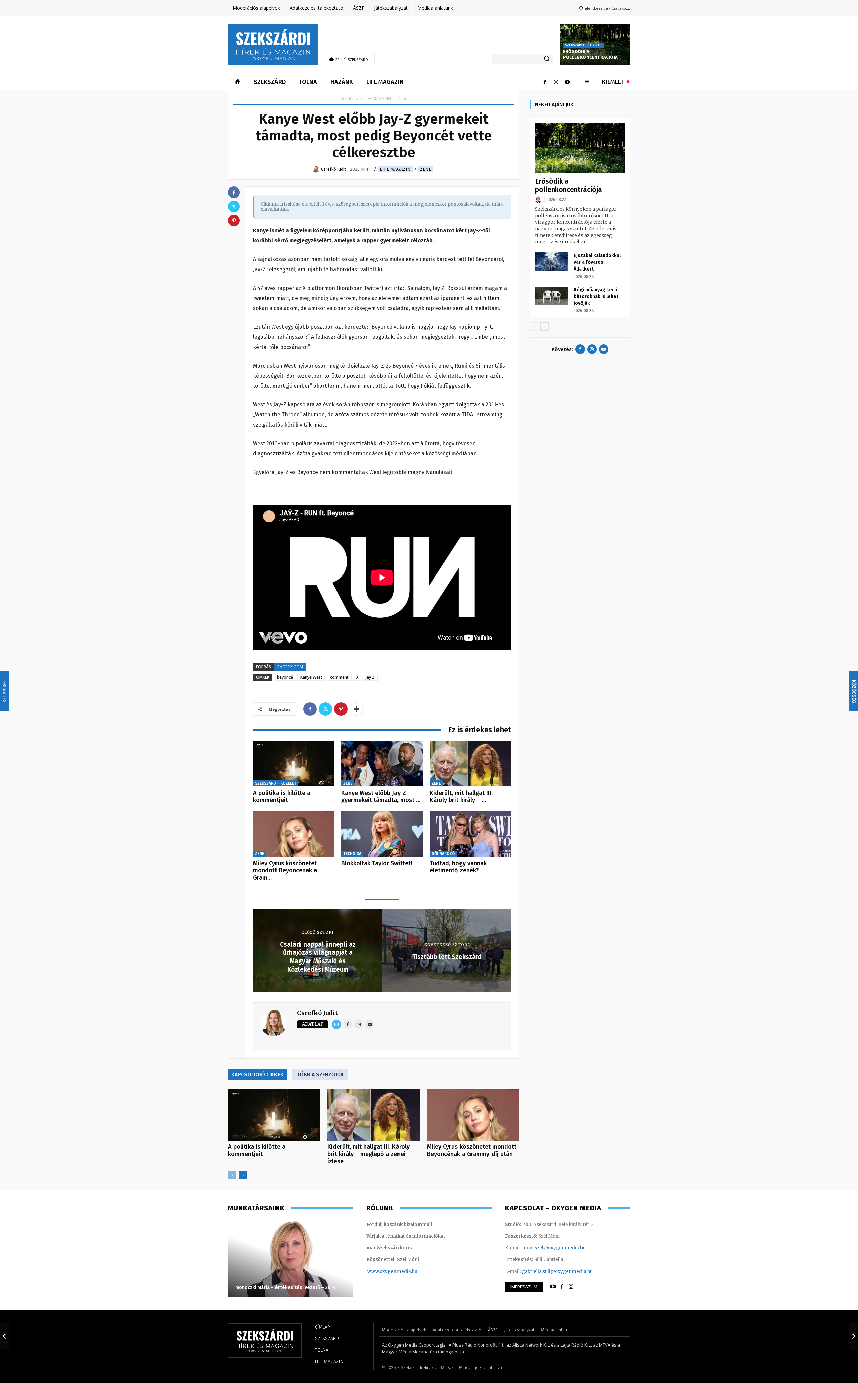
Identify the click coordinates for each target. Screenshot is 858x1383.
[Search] (546, 59)
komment (339, 677)
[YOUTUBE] (553, 1286)
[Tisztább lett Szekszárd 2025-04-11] (853, 1336)
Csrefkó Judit (317, 1013)
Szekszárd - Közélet (583, 45)
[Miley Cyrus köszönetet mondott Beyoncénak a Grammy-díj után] (293, 834)
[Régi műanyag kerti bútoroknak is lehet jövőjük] (551, 296)
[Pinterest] (341, 709)
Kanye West (311, 677)
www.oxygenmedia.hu (392, 1271)
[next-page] (243, 1175)
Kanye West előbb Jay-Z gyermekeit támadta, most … (380, 796)
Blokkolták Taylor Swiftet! (376, 863)
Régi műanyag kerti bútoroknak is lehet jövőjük (596, 296)
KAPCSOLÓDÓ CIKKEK (257, 1074)
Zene (425, 169)
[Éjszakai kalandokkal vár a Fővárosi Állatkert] (551, 261)
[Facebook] (544, 82)
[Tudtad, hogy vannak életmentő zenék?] (470, 834)
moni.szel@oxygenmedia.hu (554, 1248)
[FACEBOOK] (562, 1286)
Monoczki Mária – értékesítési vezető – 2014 (285, 1287)
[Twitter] (325, 709)
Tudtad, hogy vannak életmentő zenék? (458, 867)
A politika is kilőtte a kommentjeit (281, 796)
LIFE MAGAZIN (378, 98)
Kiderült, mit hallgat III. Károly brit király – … (461, 796)
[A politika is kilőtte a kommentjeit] (293, 763)
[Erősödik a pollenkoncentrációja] (580, 148)
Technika (352, 853)
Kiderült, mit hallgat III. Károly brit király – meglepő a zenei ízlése (368, 1154)
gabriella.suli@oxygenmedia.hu (557, 1271)
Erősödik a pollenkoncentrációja (590, 54)
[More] (357, 709)
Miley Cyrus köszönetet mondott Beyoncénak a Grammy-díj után (471, 1150)
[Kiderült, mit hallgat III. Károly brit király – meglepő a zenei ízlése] (470, 763)
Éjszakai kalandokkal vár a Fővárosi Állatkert (597, 262)
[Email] (336, 1024)
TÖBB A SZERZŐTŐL (321, 1074)
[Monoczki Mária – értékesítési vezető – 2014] (290, 1258)
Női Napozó (443, 853)
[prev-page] (232, 1175)
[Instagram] (556, 82)
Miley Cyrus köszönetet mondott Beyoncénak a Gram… (285, 870)
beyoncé (285, 677)
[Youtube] (567, 82)
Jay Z (370, 677)
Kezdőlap (349, 98)
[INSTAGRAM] (571, 1286)
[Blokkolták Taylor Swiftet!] (382, 834)
